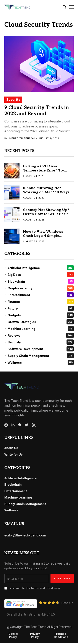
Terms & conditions (61, 635)
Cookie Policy (13, 635)
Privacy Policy (35, 635)
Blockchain (40, 281)
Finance (40, 302)
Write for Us (13, 454)
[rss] (34, 425)
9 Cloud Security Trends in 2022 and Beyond (36, 111)
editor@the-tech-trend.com (25, 535)
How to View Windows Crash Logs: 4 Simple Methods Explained (43, 236)
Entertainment (40, 295)
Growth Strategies (40, 322)
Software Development (40, 349)
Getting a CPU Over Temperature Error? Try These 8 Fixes (43, 170)
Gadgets (40, 315)
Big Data (40, 275)
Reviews (40, 335)
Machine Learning (40, 329)
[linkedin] (13, 425)
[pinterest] (19, 425)
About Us (11, 448)
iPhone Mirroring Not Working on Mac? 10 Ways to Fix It (46, 192)
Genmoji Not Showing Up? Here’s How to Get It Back (46, 212)
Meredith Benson (22, 138)
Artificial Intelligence (40, 268)
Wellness (40, 362)
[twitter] (26, 425)
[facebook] (6, 425)
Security (13, 99)
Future (40, 308)
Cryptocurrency (40, 288)
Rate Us (67, 603)
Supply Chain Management (40, 356)
